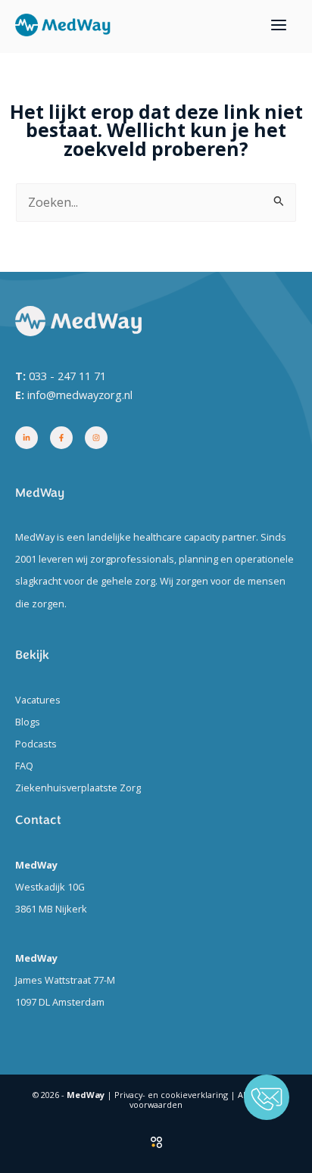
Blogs (27, 721)
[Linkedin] (26, 437)
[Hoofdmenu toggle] (278, 25)
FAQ (24, 765)
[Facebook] (61, 437)
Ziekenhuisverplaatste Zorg (78, 787)
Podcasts (36, 743)
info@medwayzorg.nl (80, 394)
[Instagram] (96, 437)
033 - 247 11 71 (67, 375)
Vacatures (38, 700)
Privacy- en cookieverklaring (171, 1094)
